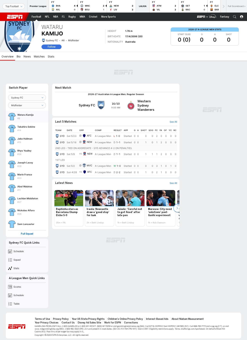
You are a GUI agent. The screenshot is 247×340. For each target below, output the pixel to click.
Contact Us (68, 322)
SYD (62, 136)
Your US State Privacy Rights (88, 319)
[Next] (223, 6)
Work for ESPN (112, 322)
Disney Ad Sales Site (89, 322)
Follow (52, 46)
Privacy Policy (61, 319)
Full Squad (27, 233)
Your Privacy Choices (46, 322)
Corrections (131, 322)
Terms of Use (42, 319)
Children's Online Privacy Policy (125, 319)
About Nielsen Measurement (188, 319)
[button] (234, 16)
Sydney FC (52, 40)
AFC (89, 135)
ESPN (15, 17)
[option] (68, 208)
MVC (89, 165)
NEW (89, 142)
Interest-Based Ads (157, 319)
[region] (115, 151)
